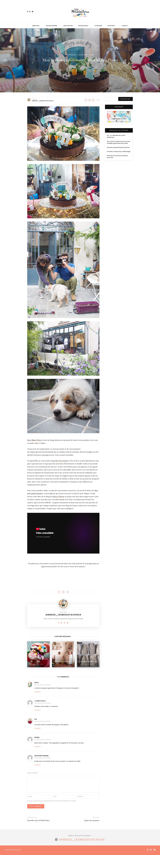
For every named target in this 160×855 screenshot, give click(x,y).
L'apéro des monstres (91, 821)
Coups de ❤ (111, 26)
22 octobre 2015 (80, 65)
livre (92, 55)
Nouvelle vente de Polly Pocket (38, 821)
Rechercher (125, 99)
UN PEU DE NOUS (83, 26)
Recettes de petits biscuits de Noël (118, 147)
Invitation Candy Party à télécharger (118, 151)
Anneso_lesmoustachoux (43, 101)
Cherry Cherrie (58, 496)
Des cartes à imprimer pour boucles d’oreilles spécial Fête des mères (118, 142)
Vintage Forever (51, 26)
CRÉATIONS (35, 26)
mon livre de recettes (59, 461)
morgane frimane (41, 756)
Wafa (36, 683)
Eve (35, 719)
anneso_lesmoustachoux (82, 840)
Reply (38, 692)
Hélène (36, 737)
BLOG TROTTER (68, 26)
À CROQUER (98, 26)
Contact (125, 26)
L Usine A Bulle (40, 701)
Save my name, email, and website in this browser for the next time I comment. (52, 801)
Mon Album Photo (34, 440)
